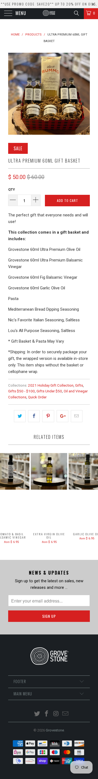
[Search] (76, 13)
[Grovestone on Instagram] (56, 714)
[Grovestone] (49, 13)
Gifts (79, 385)
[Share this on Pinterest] (48, 416)
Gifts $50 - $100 (21, 391)
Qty (11, 189)
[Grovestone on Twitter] (37, 714)
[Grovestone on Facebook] (47, 714)
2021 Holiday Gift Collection (51, 385)
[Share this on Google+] (62, 416)
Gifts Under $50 (49, 391)
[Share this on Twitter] (20, 416)
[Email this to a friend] (76, 416)
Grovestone (55, 730)
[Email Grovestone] (66, 714)
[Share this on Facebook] (34, 416)
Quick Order (37, 397)
